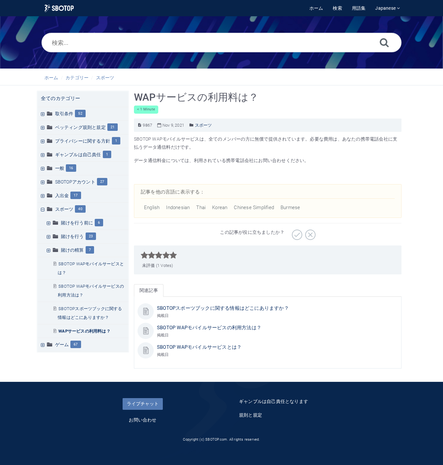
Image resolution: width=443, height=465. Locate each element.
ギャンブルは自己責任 (78, 154)
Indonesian (178, 207)
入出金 (62, 195)
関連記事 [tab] (148, 290)
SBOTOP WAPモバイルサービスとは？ (199, 347)
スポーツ (105, 77)
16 (71, 168)
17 (76, 195)
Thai (201, 207)
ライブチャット (143, 403)
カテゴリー (77, 77)
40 (80, 209)
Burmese (290, 207)
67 (76, 344)
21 (112, 127)
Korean (219, 207)
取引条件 (64, 113)
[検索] (384, 42)
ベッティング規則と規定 (80, 127)
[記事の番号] (140, 125)
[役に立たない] (310, 232)
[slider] (159, 255)
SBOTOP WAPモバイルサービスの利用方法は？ (209, 328)
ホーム (51, 77)
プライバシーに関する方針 (82, 141)
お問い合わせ (142, 419)
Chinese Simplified (254, 207)
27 (102, 182)
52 (80, 113)
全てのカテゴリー (60, 98)
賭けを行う (72, 236)
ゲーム (62, 344)
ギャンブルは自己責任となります (273, 401)
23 (91, 236)
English (152, 207)
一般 (59, 168)
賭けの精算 (72, 250)
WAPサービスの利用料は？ (84, 331)
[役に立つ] (296, 232)
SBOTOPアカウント (75, 181)
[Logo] (59, 8)
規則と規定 (250, 415)
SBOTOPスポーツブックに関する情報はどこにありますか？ (223, 308)
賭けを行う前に (77, 222)
